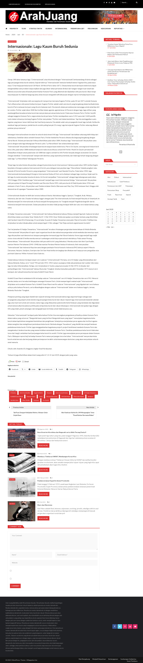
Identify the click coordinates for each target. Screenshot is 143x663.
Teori (23, 28)
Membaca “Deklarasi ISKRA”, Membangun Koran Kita (56, 456)
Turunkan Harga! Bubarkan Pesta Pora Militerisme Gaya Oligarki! (119, 45)
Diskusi (12, 455)
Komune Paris (31, 396)
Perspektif (14, 28)
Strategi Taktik (35, 28)
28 (133, 221)
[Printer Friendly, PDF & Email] (18, 361)
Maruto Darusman (51, 396)
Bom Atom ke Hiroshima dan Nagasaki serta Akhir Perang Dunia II (61, 432)
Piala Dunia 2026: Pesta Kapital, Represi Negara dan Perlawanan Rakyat (120, 53)
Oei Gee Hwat (65, 396)
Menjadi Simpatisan (99, 659)
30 (112, 223)
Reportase (118, 28)
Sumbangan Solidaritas (33, 4)
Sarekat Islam (14, 400)
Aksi (108, 177)
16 (112, 219)
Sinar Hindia (26, 400)
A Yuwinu (13, 393)
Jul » (112, 227)
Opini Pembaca (124, 182)
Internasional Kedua (62, 393)
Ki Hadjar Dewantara (90, 393)
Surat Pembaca (132, 661)
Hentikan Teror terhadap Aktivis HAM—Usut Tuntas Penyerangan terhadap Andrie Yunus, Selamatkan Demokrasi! (121, 81)
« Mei (108, 227)
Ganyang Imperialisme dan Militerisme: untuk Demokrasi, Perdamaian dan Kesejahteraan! (120, 71)
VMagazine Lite (31, 660)
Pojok (109, 195)
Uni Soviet (46, 400)
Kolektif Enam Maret (17, 396)
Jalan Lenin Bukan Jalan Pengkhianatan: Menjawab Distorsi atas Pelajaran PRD (120, 62)
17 (116, 219)
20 (129, 219)
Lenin (41, 396)
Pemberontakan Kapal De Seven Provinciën (53, 481)
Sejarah (48, 28)
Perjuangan (93, 28)
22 (108, 221)
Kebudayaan (106, 28)
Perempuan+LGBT (77, 28)
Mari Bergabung (84, 659)
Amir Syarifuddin (25, 393)
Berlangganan (50, 4)
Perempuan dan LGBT (114, 186)
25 (120, 221)
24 (116, 221)
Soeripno (36, 400)
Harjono (49, 393)
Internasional (61, 28)
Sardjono (90, 396)
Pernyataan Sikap (113, 190)
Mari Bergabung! (14, 4)
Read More (43, 445)
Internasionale (76, 393)
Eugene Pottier (38, 393)
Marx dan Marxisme (44, 505)
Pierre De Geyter (79, 396)
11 (120, 216)
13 (129, 216)
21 (133, 219)
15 (108, 219)
